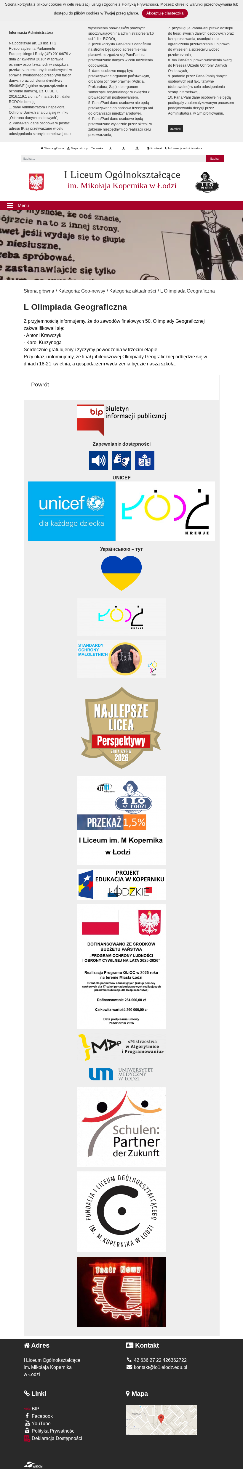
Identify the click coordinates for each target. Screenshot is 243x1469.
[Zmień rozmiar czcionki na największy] (137, 148)
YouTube (41, 1423)
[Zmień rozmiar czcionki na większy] (123, 148)
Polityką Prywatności (140, 4)
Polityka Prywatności (53, 1430)
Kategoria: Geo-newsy (81, 290)
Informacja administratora (184, 148)
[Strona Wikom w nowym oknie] (33, 1465)
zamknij (175, 128)
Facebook (42, 1416)
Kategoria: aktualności (132, 290)
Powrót (40, 384)
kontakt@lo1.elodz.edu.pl (160, 1367)
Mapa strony (79, 148)
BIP (35, 1408)
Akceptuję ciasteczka (164, 13)
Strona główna (53, 148)
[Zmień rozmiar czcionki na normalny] (110, 148)
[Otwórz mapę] (161, 1419)
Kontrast (156, 148)
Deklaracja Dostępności (56, 1438)
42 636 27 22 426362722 (160, 1360)
